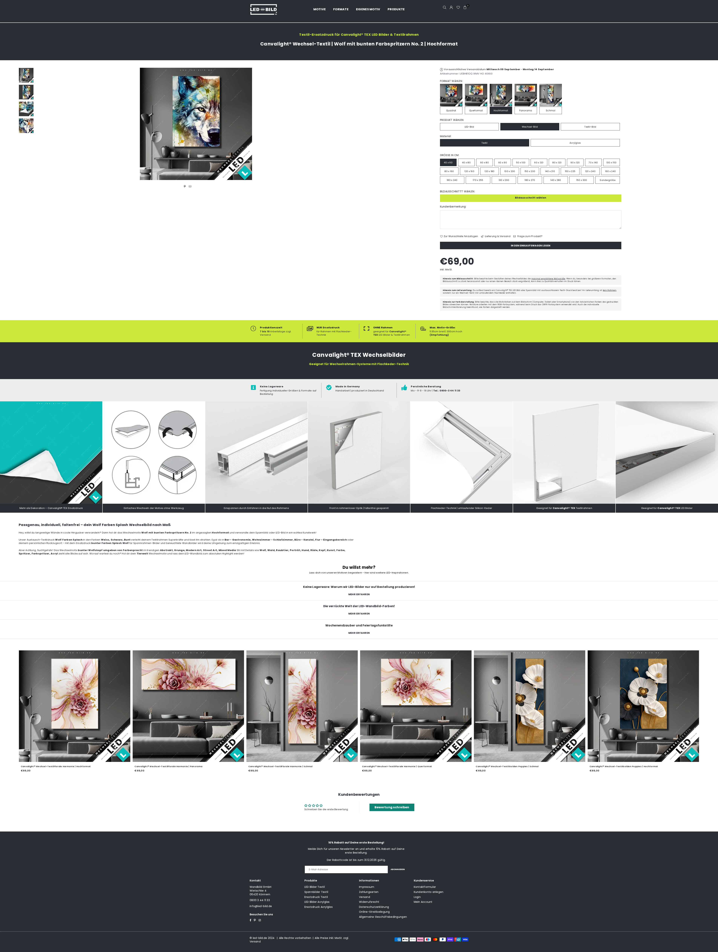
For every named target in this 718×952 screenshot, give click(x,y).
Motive (319, 9)
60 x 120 (538, 162)
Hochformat (501, 110)
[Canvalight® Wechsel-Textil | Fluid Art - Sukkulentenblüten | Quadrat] (583, 706)
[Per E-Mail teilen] (190, 186)
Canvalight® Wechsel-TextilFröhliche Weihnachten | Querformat (112, 766)
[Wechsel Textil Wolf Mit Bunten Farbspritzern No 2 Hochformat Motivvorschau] (26, 92)
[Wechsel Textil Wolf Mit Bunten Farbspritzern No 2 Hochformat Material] (26, 109)
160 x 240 (610, 171)
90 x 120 (575, 162)
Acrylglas (575, 142)
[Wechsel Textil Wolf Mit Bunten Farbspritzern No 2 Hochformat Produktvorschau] (26, 75)
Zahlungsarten (368, 892)
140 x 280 (555, 180)
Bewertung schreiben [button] (392, 807)
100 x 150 (611, 162)
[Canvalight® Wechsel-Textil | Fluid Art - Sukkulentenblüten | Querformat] (241, 706)
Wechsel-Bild (530, 126)
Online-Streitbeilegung (374, 912)
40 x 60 (448, 162)
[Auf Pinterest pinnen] (184, 186)
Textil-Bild (590, 126)
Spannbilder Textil (316, 892)
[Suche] (444, 7)
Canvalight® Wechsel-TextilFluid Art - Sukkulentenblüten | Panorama (343, 766)
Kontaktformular (425, 887)
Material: (445, 136)
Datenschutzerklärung (374, 907)
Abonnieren (398, 869)
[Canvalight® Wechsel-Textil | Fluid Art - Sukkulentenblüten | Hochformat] (469, 706)
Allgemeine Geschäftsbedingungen (383, 917)
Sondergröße (607, 180)
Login (417, 897)
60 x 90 (502, 162)
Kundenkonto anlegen (429, 892)
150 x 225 (570, 171)
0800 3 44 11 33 (260, 900)
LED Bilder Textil (314, 887)
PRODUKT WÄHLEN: (452, 120)
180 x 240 (452, 180)
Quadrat (451, 110)
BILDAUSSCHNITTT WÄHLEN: (457, 191)
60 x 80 (484, 162)
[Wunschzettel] (458, 7)
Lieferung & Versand (497, 236)
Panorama (525, 110)
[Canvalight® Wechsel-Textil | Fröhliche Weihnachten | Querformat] (128, 706)
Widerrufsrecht (369, 902)
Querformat (476, 110)
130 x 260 (504, 180)
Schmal (550, 110)
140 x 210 (550, 171)
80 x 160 (449, 171)
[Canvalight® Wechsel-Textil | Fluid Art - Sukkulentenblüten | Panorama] (355, 706)
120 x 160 (469, 171)
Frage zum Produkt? (529, 236)
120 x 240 (590, 171)
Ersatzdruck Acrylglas (318, 907)
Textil (484, 142)
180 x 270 (529, 180)
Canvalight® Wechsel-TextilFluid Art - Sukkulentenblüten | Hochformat (458, 766)
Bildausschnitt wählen (530, 197)
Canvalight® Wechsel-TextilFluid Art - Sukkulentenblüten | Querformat (230, 766)
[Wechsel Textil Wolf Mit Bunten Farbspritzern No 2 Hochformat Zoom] (26, 125)
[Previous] (40, 124)
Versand (364, 897)
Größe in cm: (449, 155)
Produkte (396, 9)
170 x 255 (478, 180)
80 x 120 (556, 162)
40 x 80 (466, 162)
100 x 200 (509, 171)
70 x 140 (593, 162)
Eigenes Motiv (368, 9)
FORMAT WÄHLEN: (451, 81)
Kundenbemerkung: (453, 206)
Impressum (366, 887)
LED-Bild (469, 126)
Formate (341, 9)
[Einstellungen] (451, 7)
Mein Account (423, 902)
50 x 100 (520, 162)
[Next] (351, 124)
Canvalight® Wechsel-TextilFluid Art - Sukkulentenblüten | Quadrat (569, 766)
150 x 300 (581, 180)
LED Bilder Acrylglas (317, 902)
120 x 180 (489, 171)
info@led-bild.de (261, 906)
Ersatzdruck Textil (316, 897)
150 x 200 (529, 171)
